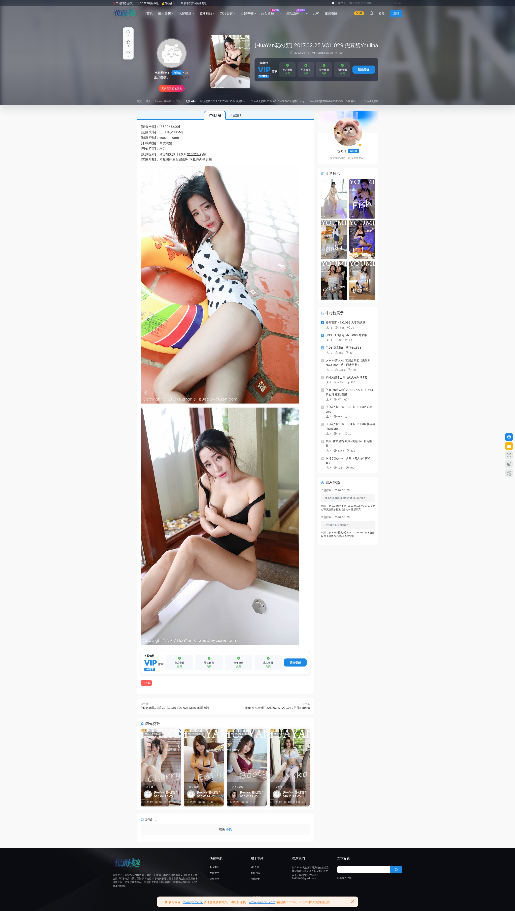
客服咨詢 (255, 872)
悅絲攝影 (185, 13)
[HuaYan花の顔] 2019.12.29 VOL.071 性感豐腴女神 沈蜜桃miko (295, 794)
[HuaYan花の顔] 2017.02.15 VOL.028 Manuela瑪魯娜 (175, 707)
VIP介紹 (255, 867)
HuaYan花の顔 (179, 77)
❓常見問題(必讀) (123, 3)
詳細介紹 (215, 115)
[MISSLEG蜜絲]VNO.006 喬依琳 (346, 335)
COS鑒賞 (226, 13)
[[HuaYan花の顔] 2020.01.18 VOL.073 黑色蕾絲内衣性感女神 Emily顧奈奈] (204, 755)
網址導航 (214, 878)
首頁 (149, 13)
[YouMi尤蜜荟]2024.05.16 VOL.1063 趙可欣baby (238, 101)
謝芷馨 (149, 786)
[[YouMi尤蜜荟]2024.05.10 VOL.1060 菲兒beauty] (362, 280)
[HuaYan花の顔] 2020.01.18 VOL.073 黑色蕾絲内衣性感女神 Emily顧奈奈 (209, 794)
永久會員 (270, 12)
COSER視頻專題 (149, 3)
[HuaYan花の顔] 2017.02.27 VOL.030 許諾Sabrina (277, 707)
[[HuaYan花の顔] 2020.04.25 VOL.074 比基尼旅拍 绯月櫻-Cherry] (161, 755)
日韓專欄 (247, 13)
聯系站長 (193, 154)
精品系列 (295, 12)
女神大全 (214, 872)
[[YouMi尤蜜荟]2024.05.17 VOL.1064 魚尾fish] (362, 198)
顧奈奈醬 (194, 786)
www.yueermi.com (262, 902)
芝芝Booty (237, 786)
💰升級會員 (168, 3)
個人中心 (214, 867)
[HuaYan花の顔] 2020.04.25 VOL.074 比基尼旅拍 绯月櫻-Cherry (166, 794)
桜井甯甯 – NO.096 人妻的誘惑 (345, 322)
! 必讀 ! (236, 115)
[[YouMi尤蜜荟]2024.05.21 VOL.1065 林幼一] (334, 198)
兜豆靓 (177, 72)
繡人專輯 (164, 13)
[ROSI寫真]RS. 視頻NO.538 (343, 347)
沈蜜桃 (278, 786)
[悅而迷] (125, 13)
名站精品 (205, 13)
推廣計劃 (255, 878)
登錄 (229, 829)
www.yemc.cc (193, 902)
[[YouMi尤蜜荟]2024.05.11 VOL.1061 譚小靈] (334, 280)
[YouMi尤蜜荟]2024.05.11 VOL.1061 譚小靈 (348, 101)
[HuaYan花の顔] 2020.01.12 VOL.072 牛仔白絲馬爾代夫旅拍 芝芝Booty (252, 794)
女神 (316, 13)
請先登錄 (363, 69)
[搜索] (371, 13)
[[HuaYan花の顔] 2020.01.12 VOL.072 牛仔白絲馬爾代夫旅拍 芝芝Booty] (247, 755)
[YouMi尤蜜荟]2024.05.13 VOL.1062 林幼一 (295, 101)
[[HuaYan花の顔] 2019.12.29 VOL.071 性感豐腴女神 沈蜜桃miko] (290, 755)
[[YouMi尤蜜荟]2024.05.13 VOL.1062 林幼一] (362, 239)
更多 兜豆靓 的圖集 (171, 88)
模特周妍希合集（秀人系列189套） (348, 377)
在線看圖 (330, 13)
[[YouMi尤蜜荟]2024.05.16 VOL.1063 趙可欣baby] (334, 239)
